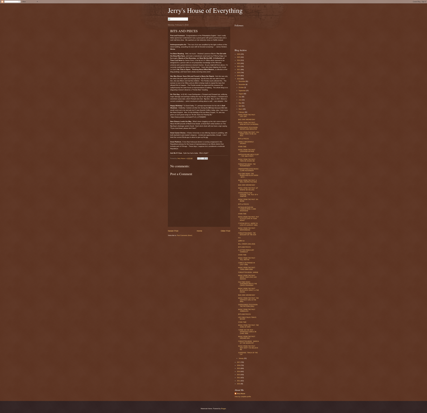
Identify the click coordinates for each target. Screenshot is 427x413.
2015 (239, 368)
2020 (239, 72)
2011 (239, 381)
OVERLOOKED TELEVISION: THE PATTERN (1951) (248, 305)
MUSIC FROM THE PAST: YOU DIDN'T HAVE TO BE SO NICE (248, 134)
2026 (239, 54)
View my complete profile (243, 396)
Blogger (223, 408)
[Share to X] (202, 158)
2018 (239, 79)
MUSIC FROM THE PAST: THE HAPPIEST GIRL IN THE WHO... (248, 299)
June (240, 100)
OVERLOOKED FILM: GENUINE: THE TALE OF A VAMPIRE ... (248, 194)
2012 (239, 377)
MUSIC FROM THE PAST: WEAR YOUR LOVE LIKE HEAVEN (247, 277)
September (242, 90)
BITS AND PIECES (244, 247)
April (240, 106)
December (242, 81)
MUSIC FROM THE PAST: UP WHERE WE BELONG (248, 189)
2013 (239, 374)
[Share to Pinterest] (207, 158)
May (240, 103)
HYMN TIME (242, 146)
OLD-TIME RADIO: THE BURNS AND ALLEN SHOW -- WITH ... (248, 175)
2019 (239, 76)
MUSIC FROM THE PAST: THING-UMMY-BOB (246, 268)
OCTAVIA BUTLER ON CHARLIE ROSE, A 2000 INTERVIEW (247, 209)
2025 (239, 57)
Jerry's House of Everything (205, 10)
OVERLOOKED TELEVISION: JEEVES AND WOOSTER (248, 128)
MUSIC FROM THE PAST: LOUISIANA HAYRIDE (246, 150)
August (241, 94)
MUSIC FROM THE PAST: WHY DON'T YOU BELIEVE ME (248, 347)
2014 (239, 371)
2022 (239, 66)
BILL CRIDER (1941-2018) (246, 244)
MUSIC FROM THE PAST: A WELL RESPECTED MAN (247, 181)
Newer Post (173, 231)
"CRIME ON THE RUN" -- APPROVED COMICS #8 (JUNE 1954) (247, 331)
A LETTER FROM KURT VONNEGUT (246, 251)
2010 (239, 384)
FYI (239, 238)
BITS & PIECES (243, 139)
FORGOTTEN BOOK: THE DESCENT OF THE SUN (247, 234)
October (241, 87)
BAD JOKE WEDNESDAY (246, 119)
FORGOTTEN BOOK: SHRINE (248, 272)
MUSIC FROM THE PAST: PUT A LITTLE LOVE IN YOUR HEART (248, 218)
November (242, 84)
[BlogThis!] (200, 158)
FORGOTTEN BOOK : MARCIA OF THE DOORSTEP (248, 342)
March (241, 109)
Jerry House (241, 393)
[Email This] (198, 158)
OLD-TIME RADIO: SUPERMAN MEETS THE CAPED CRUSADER (247, 283)
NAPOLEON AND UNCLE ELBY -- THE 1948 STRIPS (248, 155)
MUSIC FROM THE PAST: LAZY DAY (246, 115)
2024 (239, 60)
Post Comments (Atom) (184, 235)
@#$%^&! (241, 241)
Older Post (225, 231)
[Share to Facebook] (204, 158)
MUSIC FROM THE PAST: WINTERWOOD (246, 229)
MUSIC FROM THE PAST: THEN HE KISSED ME (246, 160)
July (240, 97)
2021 (239, 69)
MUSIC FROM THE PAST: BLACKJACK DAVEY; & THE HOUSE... (248, 290)
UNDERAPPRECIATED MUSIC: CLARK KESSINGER (248, 169)
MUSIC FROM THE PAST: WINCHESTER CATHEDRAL (248, 123)
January (241, 358)
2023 (239, 63)
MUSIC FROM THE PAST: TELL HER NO (246, 259)
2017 (239, 362)
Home (199, 231)
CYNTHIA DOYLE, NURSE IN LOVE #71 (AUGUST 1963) (248, 224)
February (242, 112)
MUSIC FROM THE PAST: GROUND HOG (246, 337)
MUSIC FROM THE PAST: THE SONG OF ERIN (248, 326)
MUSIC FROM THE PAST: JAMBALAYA (246, 310)
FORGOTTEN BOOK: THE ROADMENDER (247, 165)
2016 (239, 365)
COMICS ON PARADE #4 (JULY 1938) (246, 263)
